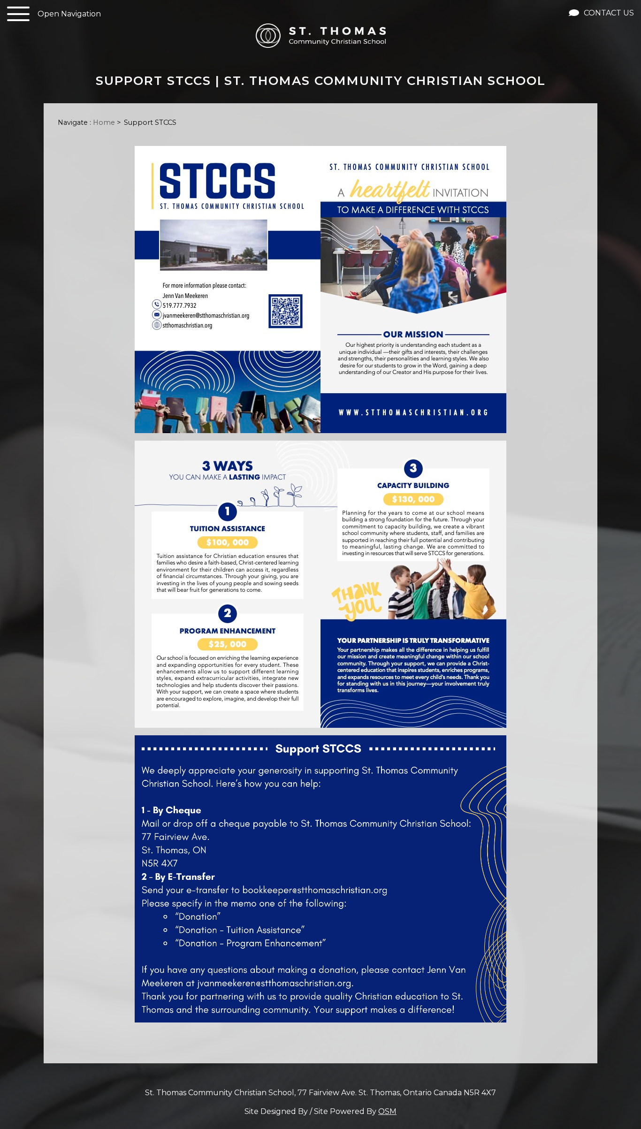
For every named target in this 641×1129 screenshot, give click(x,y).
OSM (387, 1111)
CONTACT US (608, 12)
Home (104, 122)
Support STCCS (150, 122)
